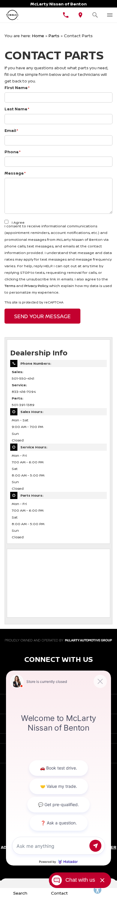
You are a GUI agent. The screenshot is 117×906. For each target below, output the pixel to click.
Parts (54, 35)
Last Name (16, 109)
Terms (9, 285)
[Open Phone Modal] (65, 14)
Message (15, 173)
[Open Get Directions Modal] (80, 14)
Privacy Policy (36, 285)
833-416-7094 (24, 391)
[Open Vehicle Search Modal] (95, 14)
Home (38, 35)
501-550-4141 (23, 378)
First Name (17, 87)
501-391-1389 (23, 404)
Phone (12, 151)
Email (11, 130)
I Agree (18, 222)
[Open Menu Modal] (109, 14)
